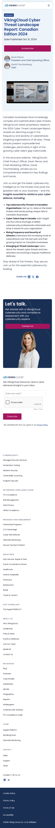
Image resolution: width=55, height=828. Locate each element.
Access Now (27, 48)
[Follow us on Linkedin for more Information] (4, 779)
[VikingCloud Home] (15, 5)
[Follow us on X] (8, 779)
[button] (48, 5)
